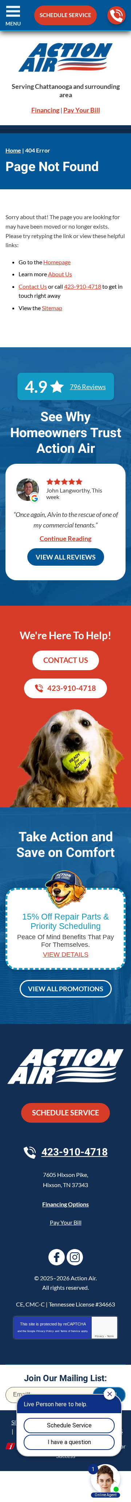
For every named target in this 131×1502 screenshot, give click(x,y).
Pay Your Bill (81, 110)
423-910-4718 (116, 15)
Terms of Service (70, 1331)
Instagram (75, 1257)
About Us (60, 273)
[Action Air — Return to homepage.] (65, 57)
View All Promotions (65, 989)
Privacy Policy (45, 1331)
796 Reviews (88, 386)
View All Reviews (66, 557)
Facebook (56, 1257)
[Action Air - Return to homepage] (65, 1067)
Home (13, 150)
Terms (110, 1336)
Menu (13, 23)
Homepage (57, 261)
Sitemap (52, 307)
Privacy (99, 1336)
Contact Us (33, 286)
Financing (45, 110)
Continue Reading (65, 538)
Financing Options (65, 1204)
